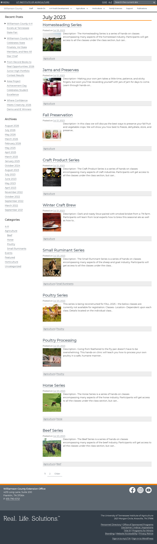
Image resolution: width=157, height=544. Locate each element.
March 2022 (11, 205)
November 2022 (14, 192)
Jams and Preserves (61, 70)
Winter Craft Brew (59, 205)
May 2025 (10, 148)
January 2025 (12, 161)
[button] (5, 2)
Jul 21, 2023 (59, 75)
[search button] (154, 2)
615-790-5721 (13, 498)
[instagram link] (140, 490)
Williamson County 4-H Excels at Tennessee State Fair (20, 28)
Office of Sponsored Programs (138, 524)
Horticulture (97, 8)
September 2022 (14, 201)
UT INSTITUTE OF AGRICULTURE (32, 2)
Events (8, 253)
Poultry (11, 244)
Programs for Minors (142, 530)
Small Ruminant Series (63, 250)
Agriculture (80, 8)
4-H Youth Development (59, 8)
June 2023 (10, 179)
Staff (31, 8)
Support (129, 8)
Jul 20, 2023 (59, 256)
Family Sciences (115, 8)
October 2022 (12, 196)
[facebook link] (132, 490)
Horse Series (54, 385)
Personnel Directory (111, 524)
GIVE (104, 2)
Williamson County (13, 8)
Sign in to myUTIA (121, 538)
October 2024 (12, 165)
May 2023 (10, 183)
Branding (110, 533)
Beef (9, 235)
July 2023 (10, 174)
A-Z (110, 2)
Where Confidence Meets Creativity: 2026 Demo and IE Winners (19, 105)
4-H (7, 226)
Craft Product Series (61, 160)
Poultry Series (55, 295)
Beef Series (53, 430)
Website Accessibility (126, 533)
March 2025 (11, 156)
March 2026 (11, 139)
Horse (10, 239)
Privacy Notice (146, 533)
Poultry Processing (60, 340)
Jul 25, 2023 (59, 30)
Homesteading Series (62, 25)
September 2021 (14, 210)
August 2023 (12, 170)
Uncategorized (13, 266)
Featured (10, 257)
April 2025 (10, 152)
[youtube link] (148, 490)
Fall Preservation (58, 115)
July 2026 (10, 130)
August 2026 (12, 125)
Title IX (127, 530)
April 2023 (10, 187)
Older (57, 474)
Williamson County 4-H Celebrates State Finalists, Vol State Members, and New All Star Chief (20, 47)
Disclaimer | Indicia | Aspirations (137, 527)
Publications (142, 8)
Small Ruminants (16, 248)
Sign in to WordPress (142, 538)
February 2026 (13, 143)
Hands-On (41, 8)
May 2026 (10, 134)
